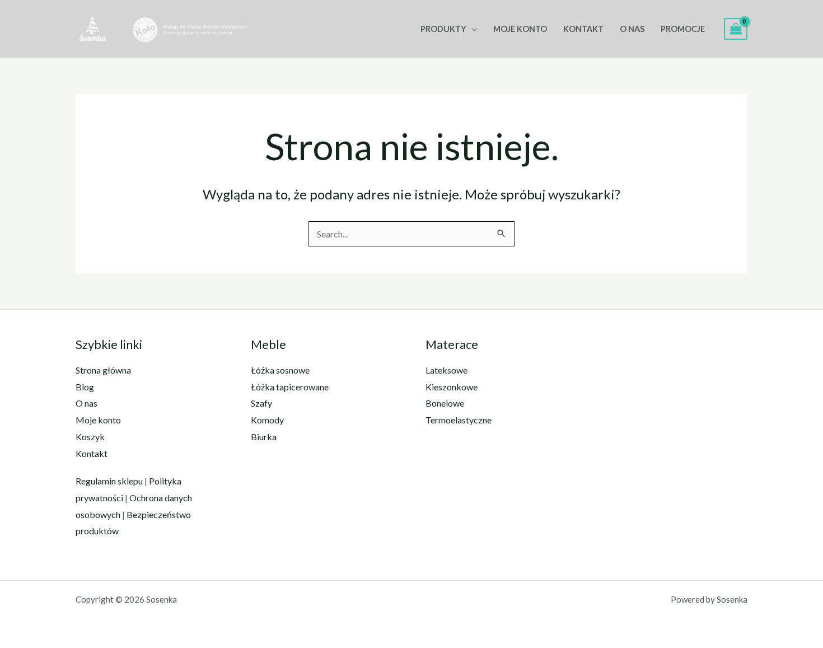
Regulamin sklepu (109, 480)
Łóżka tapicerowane (290, 386)
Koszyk (90, 436)
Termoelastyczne (458, 419)
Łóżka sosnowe (280, 370)
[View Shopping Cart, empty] (735, 29)
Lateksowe (446, 370)
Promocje (683, 29)
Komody (267, 419)
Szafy (261, 403)
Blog (85, 386)
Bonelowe (444, 403)
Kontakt (583, 29)
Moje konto (520, 29)
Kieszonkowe (451, 386)
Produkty (443, 29)
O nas (632, 29)
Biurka (264, 436)
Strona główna (103, 370)
